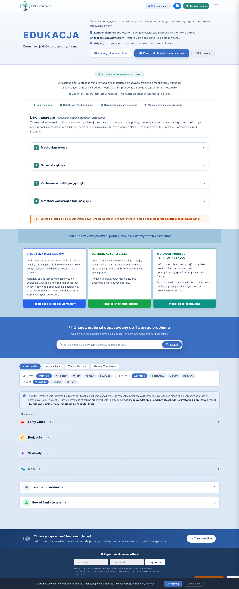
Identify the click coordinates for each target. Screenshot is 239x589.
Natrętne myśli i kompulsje (78, 104)
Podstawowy (157, 376)
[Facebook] (177, 6)
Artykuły (205, 53)
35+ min (71, 382)
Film (78, 376)
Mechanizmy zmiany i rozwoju (165, 104)
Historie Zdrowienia (105, 366)
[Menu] (216, 6)
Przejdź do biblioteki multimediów (164, 53)
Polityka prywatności (143, 583)
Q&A (91, 376)
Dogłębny (188, 376)
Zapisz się (155, 562)
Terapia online (203, 538)
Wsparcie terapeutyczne (184, 303)
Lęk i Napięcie (53, 366)
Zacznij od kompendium (112, 53)
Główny (174, 376)
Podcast (63, 376)
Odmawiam (194, 583)
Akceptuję (173, 583)
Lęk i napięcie (44, 104)
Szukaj (174, 344)
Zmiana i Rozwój (77, 366)
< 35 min (56, 382)
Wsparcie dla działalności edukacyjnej (176, 218)
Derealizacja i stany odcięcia (120, 104)
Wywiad (106, 376)
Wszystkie (31, 366)
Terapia (198, 6)
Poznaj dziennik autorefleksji (119, 303)
